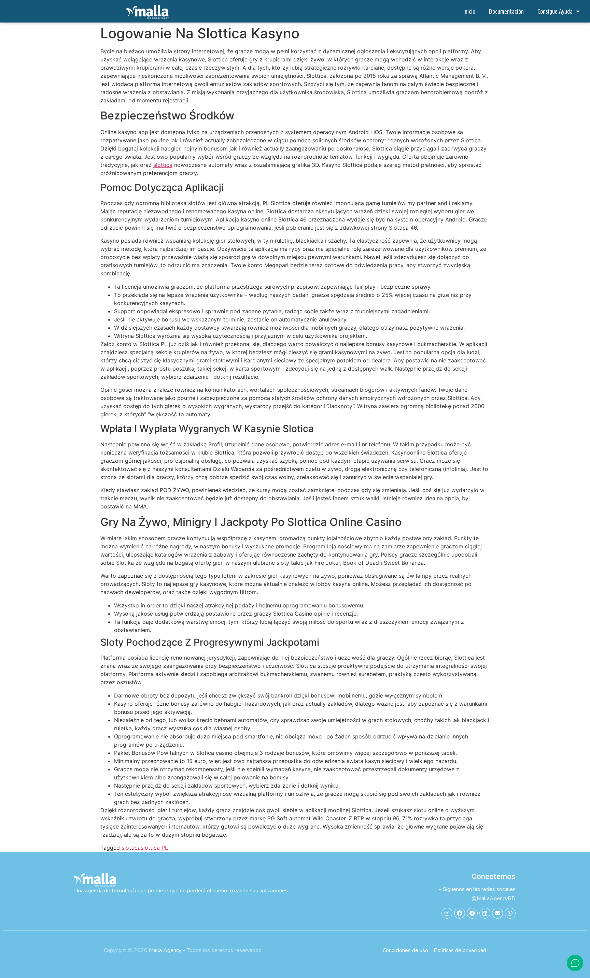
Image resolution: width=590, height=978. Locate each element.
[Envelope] (497, 913)
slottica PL (154, 847)
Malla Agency (165, 950)
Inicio (469, 11)
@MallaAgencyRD (494, 898)
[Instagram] (446, 913)
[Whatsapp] (510, 913)
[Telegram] (472, 913)
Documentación (506, 11)
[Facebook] (459, 913)
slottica (162, 164)
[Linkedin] (484, 913)
